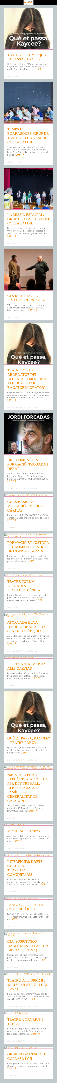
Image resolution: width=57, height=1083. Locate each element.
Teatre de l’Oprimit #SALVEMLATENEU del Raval (27, 984)
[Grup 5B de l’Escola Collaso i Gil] (20, 1048)
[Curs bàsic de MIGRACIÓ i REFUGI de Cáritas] (25, 496)
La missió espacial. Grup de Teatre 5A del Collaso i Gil (28, 219)
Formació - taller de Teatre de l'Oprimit (22, 407)
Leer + (39, 69)
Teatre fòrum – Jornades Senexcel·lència (23, 586)
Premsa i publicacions (15, 162)
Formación (11, 243)
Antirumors (11, 528)
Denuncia (11, 568)
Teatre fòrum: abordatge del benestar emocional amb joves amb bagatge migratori (27, 378)
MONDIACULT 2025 (23, 831)
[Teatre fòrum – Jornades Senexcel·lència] (24, 575)
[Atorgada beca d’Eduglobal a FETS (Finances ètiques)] (28, 616)
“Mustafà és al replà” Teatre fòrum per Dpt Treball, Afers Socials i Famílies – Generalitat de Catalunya (28, 788)
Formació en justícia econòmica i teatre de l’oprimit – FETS (28, 547)
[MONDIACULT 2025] (14, 825)
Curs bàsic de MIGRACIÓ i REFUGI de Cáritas (27, 506)
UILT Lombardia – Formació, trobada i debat (27, 464)
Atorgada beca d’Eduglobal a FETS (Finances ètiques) (26, 626)
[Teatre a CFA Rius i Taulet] (17, 1013)
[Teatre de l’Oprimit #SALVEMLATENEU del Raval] (27, 974)
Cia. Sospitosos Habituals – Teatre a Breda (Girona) (27, 945)
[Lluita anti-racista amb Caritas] (19, 658)
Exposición (11, 892)
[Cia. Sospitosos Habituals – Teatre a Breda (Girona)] (28, 935)
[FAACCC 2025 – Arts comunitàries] (21, 899)
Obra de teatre (12, 76)
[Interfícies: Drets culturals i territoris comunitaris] (27, 855)
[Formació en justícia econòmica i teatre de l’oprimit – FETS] (28, 536)
